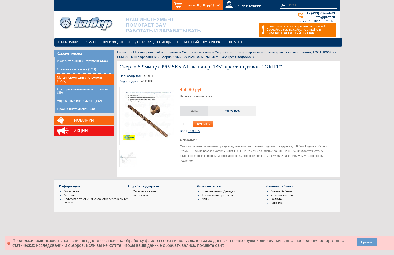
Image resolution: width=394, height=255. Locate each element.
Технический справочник (198, 42)
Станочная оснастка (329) (76, 69)
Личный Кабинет (281, 191)
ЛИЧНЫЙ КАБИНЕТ (249, 6)
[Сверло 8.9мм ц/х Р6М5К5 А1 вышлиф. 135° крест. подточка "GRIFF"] (148, 140)
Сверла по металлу (196, 52)
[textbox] (311, 5)
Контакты (234, 42)
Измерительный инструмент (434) (82, 61)
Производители (116, 42)
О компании (68, 42)
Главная (123, 52)
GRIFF (149, 76)
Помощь (164, 42)
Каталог (90, 42)
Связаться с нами (144, 191)
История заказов (282, 195)
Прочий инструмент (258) (76, 109)
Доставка (143, 42)
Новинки (84, 120)
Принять (367, 242)
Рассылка (277, 203)
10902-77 (194, 131)
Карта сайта (141, 195)
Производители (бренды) (218, 191)
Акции (81, 131)
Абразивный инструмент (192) (79, 101)
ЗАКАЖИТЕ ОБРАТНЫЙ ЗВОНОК (290, 33)
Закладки (277, 199)
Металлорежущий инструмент (155, 52)
